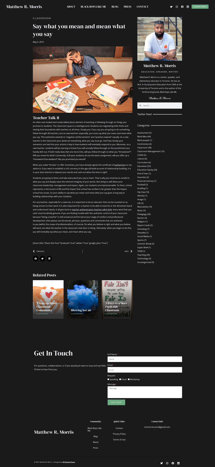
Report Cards (143, 225)
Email (110, 365)
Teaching (141, 255)
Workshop (135, 379)
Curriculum (142, 162)
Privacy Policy (119, 434)
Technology (142, 258)
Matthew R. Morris (24, 7)
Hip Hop (141, 192)
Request (111, 375)
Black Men (142, 136)
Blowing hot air (81, 310)
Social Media (143, 236)
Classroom (42, 18)
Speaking (114, 379)
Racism (140, 218)
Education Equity (145, 169)
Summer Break (144, 243)
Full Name (112, 354)
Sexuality (141, 232)
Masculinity (142, 206)
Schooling (142, 229)
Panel (124, 379)
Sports (140, 240)
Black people (143, 140)
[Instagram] (177, 6)
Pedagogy (142, 214)
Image (140, 199)
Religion (141, 221)
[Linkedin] (188, 6)
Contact (142, 6)
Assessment (143, 132)
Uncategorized (144, 262)
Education (142, 166)
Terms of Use (119, 439)
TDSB (139, 251)
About (71, 6)
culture (140, 158)
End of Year (142, 173)
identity (140, 195)
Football (141, 184)
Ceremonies (143, 144)
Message (112, 384)
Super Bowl (142, 247)
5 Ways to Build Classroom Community (46, 306)
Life (139, 203)
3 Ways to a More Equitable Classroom (116, 306)
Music (140, 210)
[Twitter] (171, 6)
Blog (115, 6)
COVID (140, 155)
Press (127, 6)
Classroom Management (148, 151)
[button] (200, 6)
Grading (141, 188)
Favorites (141, 177)
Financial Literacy (145, 181)
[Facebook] (182, 6)
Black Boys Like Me (93, 6)
